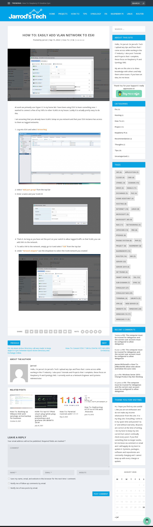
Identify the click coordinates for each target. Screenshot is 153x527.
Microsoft (122, 214)
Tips (85, 14)
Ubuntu (135, 298)
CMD (131, 177)
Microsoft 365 (124, 219)
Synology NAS (124, 293)
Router (140, 14)
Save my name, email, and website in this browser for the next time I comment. (43, 478)
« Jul (116, 517)
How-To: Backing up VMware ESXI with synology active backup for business (20, 414)
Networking (133, 225)
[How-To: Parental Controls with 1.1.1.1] (71, 401)
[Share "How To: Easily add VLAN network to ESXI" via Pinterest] (46, 331)
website (121, 309)
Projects (62, 14)
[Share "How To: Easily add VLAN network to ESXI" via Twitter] (31, 331)
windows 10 (123, 314)
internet (122, 209)
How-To (75, 14)
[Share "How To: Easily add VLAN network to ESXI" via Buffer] (55, 331)
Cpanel (120, 183)
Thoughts (119, 144)
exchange (122, 193)
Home (52, 14)
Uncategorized (121, 156)
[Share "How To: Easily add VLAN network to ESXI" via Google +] (36, 331)
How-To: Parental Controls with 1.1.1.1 (69, 412)
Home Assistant (124, 198)
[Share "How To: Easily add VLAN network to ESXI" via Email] (65, 331)
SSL (137, 277)
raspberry (135, 246)
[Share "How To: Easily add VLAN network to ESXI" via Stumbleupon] (60, 331)
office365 (122, 230)
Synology (96, 14)
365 (119, 172)
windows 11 (122, 319)
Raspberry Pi (117, 14)
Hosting (118, 115)
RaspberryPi (123, 251)
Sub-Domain (123, 282)
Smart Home (123, 277)
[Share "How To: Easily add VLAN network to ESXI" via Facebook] (26, 331)
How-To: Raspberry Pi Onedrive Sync (36, 3)
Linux (129, 14)
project (121, 246)
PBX (134, 230)
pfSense (121, 235)
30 (144, 507)
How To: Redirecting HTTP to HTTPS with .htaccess (94, 409)
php (138, 240)
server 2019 (122, 267)
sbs (132, 256)
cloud (120, 177)
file (134, 193)
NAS (119, 225)
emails (131, 188)
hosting (121, 204)
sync (136, 282)
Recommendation (122, 139)
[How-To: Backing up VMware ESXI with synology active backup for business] (21, 401)
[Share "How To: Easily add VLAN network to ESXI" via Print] (69, 331)
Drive (119, 188)
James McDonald (122, 364)
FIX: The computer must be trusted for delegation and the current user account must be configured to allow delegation (129, 339)
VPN (119, 303)
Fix (106, 14)
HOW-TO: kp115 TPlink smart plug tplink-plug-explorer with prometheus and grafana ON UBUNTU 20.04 (45, 417)
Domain (133, 183)
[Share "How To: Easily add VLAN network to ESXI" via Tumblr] (41, 331)
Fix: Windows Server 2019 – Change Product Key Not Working (129, 375)
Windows (135, 309)
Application (131, 172)
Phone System (123, 240)
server (121, 261)
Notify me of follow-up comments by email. (28, 483)
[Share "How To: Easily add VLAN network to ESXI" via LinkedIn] (50, 331)
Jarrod (44, 40)
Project (118, 127)
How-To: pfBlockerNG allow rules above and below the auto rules (127, 366)
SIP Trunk (121, 272)
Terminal (121, 298)
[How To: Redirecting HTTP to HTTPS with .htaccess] (96, 399)
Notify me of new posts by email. (24, 488)
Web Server (132, 303)
